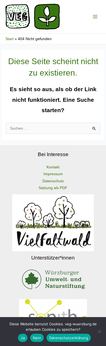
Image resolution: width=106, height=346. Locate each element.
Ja (23, 338)
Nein (37, 338)
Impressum (53, 174)
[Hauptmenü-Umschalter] (95, 16)
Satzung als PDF (53, 188)
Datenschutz (53, 181)
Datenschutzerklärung (68, 338)
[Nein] (99, 331)
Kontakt (53, 167)
